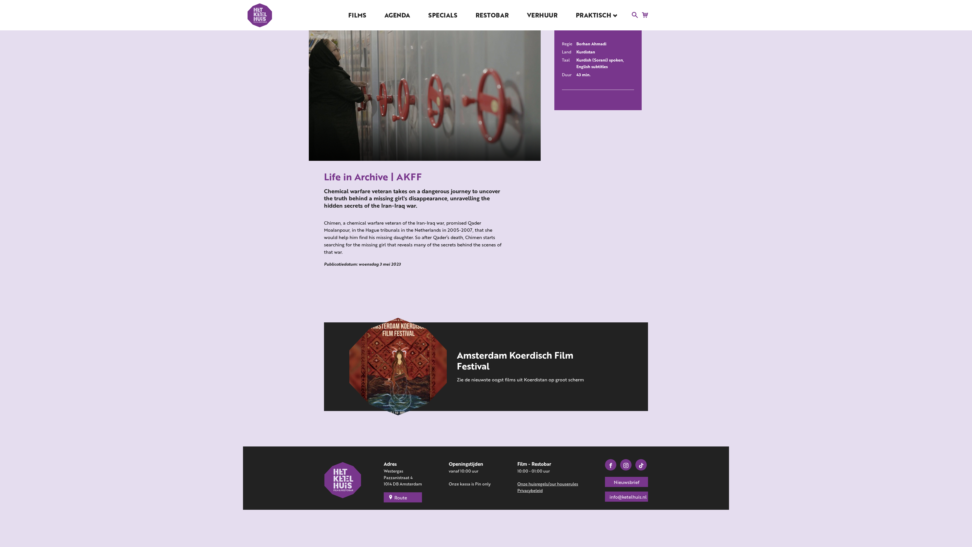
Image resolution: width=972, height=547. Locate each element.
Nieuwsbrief (626, 482)
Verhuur (542, 15)
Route (400, 497)
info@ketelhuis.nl (628, 497)
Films (357, 15)
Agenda (397, 15)
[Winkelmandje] (643, 15)
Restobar (492, 15)
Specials (442, 15)
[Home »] (343, 481)
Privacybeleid (530, 490)
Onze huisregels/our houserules (547, 484)
